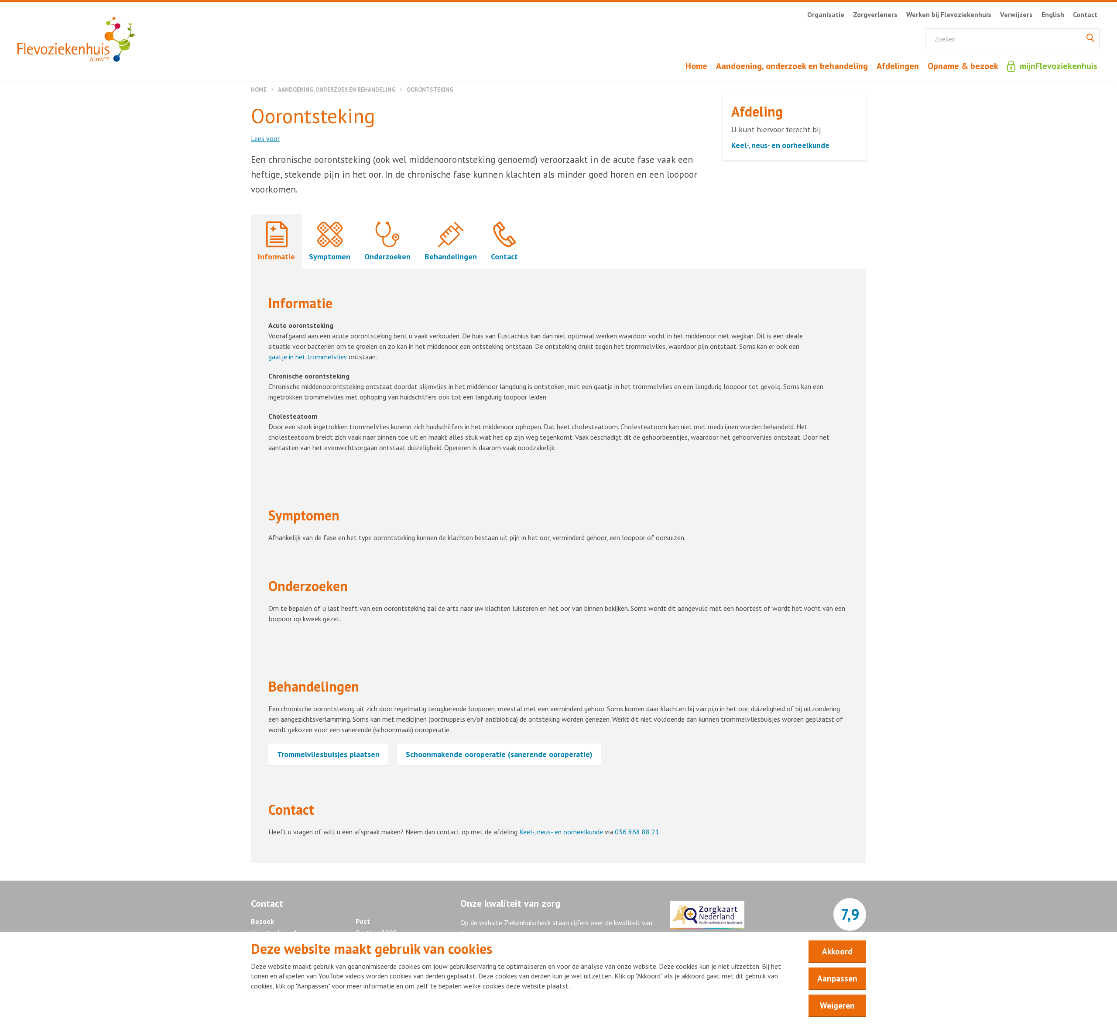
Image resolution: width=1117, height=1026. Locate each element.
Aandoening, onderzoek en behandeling (336, 90)
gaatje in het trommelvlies (307, 356)
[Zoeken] (1090, 39)
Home (259, 90)
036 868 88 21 (637, 831)
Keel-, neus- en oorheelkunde (561, 831)
